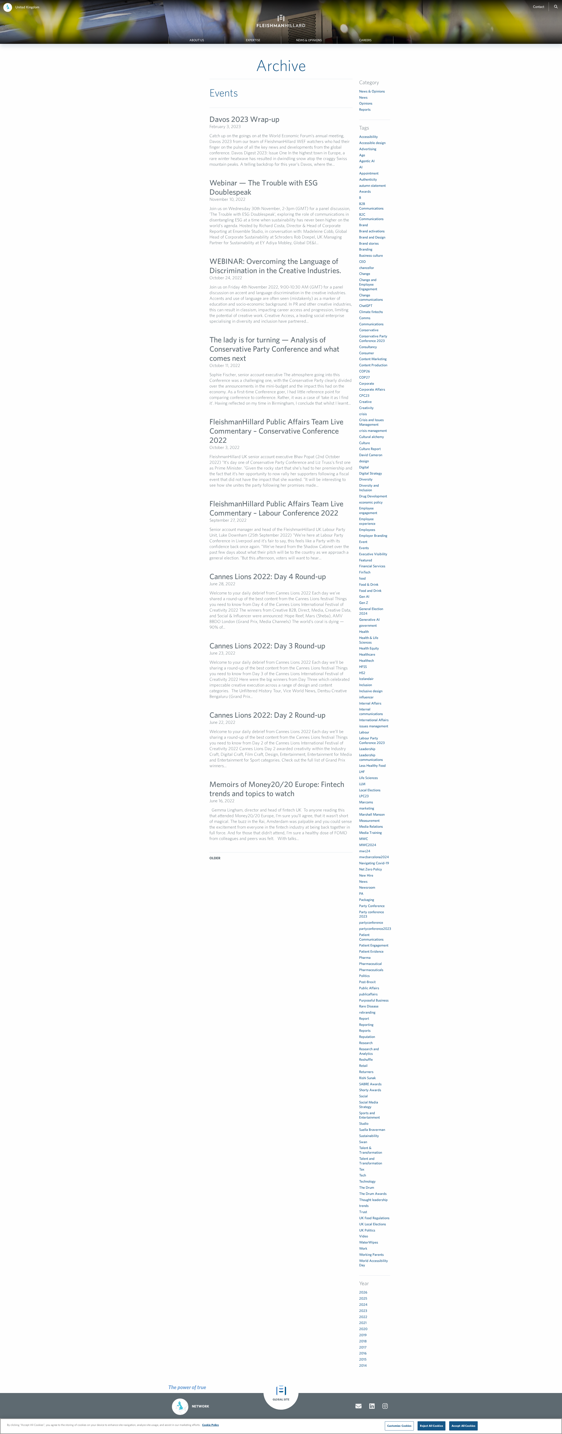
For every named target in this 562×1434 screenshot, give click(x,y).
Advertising (367, 149)
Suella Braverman (372, 1130)
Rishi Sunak (367, 1078)
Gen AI (364, 596)
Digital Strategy (370, 473)
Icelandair (366, 679)
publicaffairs (368, 994)
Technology (367, 1181)
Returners (366, 1072)
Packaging (366, 900)
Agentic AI (367, 161)
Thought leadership (373, 1200)
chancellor (366, 268)
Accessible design (372, 143)
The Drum (366, 1187)
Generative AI (369, 619)
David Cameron (370, 455)
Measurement (369, 820)
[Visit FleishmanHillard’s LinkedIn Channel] (372, 1406)
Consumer (366, 353)
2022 (363, 1317)
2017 (362, 1347)
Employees (367, 530)
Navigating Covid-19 (374, 863)
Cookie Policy (210, 1425)
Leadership (367, 749)
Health (364, 631)
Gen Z (363, 603)
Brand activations (372, 231)
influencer (366, 697)
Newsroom (367, 887)
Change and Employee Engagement (368, 284)
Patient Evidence (371, 951)
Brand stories (369, 243)
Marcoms (366, 802)
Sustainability (369, 1136)
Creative (365, 402)
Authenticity (368, 179)
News (363, 97)
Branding (365, 249)
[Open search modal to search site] (556, 7)
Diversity (366, 479)
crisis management (373, 430)
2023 (363, 1311)
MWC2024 (367, 845)
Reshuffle (366, 1059)
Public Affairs (369, 988)
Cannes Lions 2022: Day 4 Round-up (267, 576)
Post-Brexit (367, 982)
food (362, 578)
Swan (363, 1142)
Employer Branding (373, 535)
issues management (373, 726)
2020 (363, 1329)
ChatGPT (366, 306)
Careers (365, 40)
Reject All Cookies (431, 1425)
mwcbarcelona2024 (374, 857)
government (368, 625)
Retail (363, 1065)
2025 (363, 1298)
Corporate (366, 383)
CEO (362, 261)
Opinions (365, 103)
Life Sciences (368, 778)
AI (360, 167)
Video (363, 1236)
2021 (363, 1323)
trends (364, 1206)
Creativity (366, 408)
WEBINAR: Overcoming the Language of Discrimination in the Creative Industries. (275, 265)
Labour (364, 732)
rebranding (367, 1012)
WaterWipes (368, 1242)
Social (363, 1096)
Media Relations (371, 826)
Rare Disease (368, 1006)
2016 (363, 1353)
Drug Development (373, 496)
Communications (371, 324)
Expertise (253, 40)
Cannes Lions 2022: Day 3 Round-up (267, 645)
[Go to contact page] (358, 1406)
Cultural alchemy (371, 437)
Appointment (368, 173)
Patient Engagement (373, 945)
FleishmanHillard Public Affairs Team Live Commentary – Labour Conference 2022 (276, 508)
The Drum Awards (373, 1194)
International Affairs (374, 720)
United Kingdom (27, 7)
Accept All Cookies (463, 1425)
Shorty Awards (370, 1090)
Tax (361, 1169)
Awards (365, 191)
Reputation (367, 1037)
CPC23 (364, 395)
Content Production (373, 365)
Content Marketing (373, 359)
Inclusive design (370, 691)
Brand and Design (372, 237)
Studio (363, 1123)
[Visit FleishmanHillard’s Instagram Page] (385, 1406)
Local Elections (369, 790)
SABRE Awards (370, 1084)
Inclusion (365, 685)
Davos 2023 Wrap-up (244, 118)
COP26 (364, 371)
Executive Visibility (373, 554)
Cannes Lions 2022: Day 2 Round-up (267, 714)
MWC (363, 839)
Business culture (371, 255)
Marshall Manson (372, 814)
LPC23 (364, 796)
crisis (363, 414)
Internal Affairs (370, 703)
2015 (362, 1359)
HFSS (363, 667)
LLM (362, 784)
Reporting (366, 1025)
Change (364, 274)
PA (361, 893)
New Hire (366, 875)
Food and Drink (370, 590)
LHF (362, 772)
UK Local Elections (372, 1224)
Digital (364, 467)
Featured (365, 560)
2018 (363, 1341)
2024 (363, 1304)
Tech (362, 1175)
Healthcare (367, 654)
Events (364, 548)
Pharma (365, 957)
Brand (363, 225)
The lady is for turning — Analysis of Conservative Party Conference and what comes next (274, 348)
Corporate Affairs (372, 389)
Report (364, 1018)
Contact (538, 7)
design (364, 461)
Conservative (368, 330)
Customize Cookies (399, 1425)
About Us (196, 40)
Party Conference (372, 906)
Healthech (366, 660)
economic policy (371, 502)
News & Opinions (309, 40)
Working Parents (371, 1254)
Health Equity (369, 648)
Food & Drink (368, 584)
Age (362, 155)
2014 (363, 1365)
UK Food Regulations (374, 1218)
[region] (281, 1426)
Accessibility (368, 137)
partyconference (371, 922)
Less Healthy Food (372, 765)
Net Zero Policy (370, 869)
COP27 (364, 377)
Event (363, 542)
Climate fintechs (371, 312)
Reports (365, 109)
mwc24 (364, 851)
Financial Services (372, 566)
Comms (364, 318)
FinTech (364, 572)
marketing (366, 808)
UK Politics (367, 1230)
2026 (363, 1292)
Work (363, 1248)
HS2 (362, 673)
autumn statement (372, 185)
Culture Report (370, 449)
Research (366, 1043)
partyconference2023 (375, 928)
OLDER (214, 858)
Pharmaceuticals (371, 970)
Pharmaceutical (370, 964)
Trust (363, 1212)
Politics (364, 976)
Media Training (370, 832)
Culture (364, 443)
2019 (363, 1335)
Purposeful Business (374, 1000)
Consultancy (368, 347)
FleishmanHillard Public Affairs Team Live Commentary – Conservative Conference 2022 (276, 430)
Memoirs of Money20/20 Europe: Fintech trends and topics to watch (276, 788)
